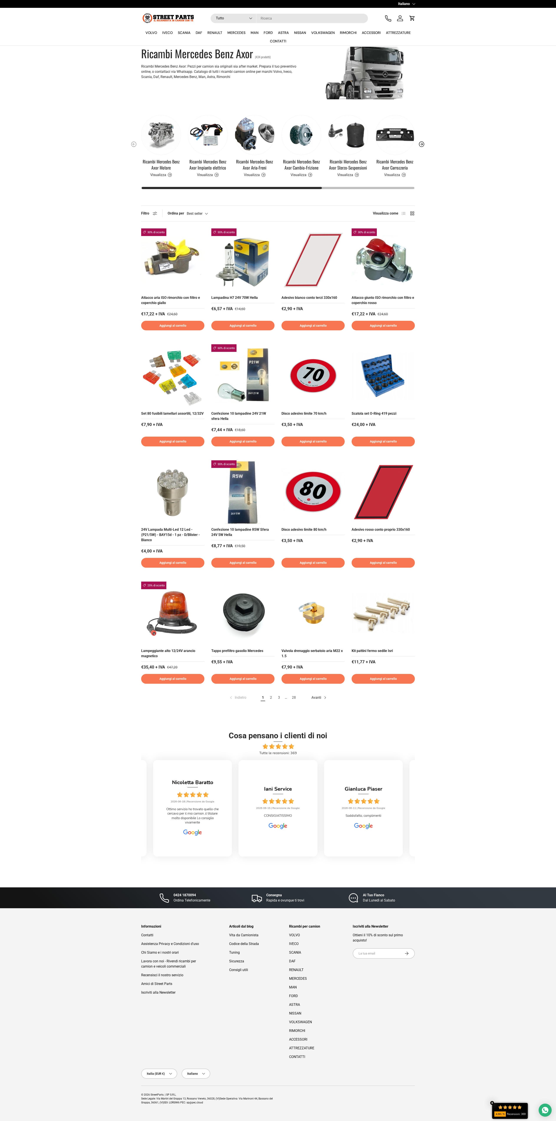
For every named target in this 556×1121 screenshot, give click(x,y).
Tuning (234, 952)
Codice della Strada (244, 944)
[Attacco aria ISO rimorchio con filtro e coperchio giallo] (172, 260)
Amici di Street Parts (156, 984)
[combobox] (289, 18)
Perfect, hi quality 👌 (363, 815)
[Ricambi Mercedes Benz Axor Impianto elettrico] (207, 135)
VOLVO (151, 32)
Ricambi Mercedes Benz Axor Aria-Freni (254, 164)
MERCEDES (236, 32)
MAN (254, 32)
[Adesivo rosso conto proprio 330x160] (383, 492)
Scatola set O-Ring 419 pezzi (374, 413)
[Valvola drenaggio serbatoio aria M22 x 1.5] (313, 613)
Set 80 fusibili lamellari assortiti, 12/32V (172, 413)
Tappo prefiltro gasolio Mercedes (237, 651)
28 (294, 697)
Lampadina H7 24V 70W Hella (234, 298)
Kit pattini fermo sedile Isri (372, 651)
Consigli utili (238, 970)
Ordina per (176, 213)
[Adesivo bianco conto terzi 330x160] (313, 260)
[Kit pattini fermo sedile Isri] (383, 613)
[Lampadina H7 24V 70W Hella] (243, 260)
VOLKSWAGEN (323, 32)
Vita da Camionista (243, 935)
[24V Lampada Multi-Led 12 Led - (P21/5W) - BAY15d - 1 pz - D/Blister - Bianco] (172, 492)
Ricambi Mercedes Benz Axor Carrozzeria (394, 164)
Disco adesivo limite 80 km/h (303, 529)
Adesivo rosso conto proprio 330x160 (381, 529)
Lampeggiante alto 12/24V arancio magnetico (168, 653)
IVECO (167, 32)
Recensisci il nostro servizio (162, 975)
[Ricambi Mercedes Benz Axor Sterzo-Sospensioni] (348, 135)
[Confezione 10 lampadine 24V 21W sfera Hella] (243, 375)
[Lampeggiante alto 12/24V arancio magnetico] (172, 613)
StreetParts (157, 1094)
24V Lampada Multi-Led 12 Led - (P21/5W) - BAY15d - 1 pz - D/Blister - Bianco (170, 534)
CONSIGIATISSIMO (193, 815)
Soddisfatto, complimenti (278, 815)
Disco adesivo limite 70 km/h (303, 413)
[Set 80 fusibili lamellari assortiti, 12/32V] (172, 375)
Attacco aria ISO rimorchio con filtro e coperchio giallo (170, 300)
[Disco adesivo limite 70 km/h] (313, 375)
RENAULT (214, 32)
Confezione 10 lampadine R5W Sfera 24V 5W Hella (240, 532)
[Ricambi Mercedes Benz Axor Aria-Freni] (254, 135)
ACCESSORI (371, 32)
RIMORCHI (348, 32)
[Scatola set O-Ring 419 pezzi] (383, 375)
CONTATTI (278, 41)
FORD (268, 32)
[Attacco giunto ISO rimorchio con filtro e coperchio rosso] (383, 260)
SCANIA (184, 32)
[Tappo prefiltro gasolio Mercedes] (243, 613)
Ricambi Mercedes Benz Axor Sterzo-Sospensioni (348, 164)
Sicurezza (236, 961)
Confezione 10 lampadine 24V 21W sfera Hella (238, 416)
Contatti (147, 935)
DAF (199, 32)
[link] (237, 697)
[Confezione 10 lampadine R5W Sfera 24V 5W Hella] (243, 492)
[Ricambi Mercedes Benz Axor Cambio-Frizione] (301, 135)
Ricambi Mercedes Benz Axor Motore (161, 164)
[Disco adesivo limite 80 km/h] (313, 492)
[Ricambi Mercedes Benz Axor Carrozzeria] (395, 135)
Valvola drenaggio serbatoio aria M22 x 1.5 (312, 653)
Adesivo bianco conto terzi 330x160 (309, 298)
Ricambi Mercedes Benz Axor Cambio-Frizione (301, 164)
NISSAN (300, 32)
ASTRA (283, 32)
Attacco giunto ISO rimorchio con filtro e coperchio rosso (383, 300)
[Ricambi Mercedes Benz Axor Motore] (161, 135)
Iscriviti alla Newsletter (158, 992)
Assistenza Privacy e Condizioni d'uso (170, 944)
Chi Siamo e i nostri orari (160, 952)
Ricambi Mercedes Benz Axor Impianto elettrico (207, 164)
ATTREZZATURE (398, 32)
